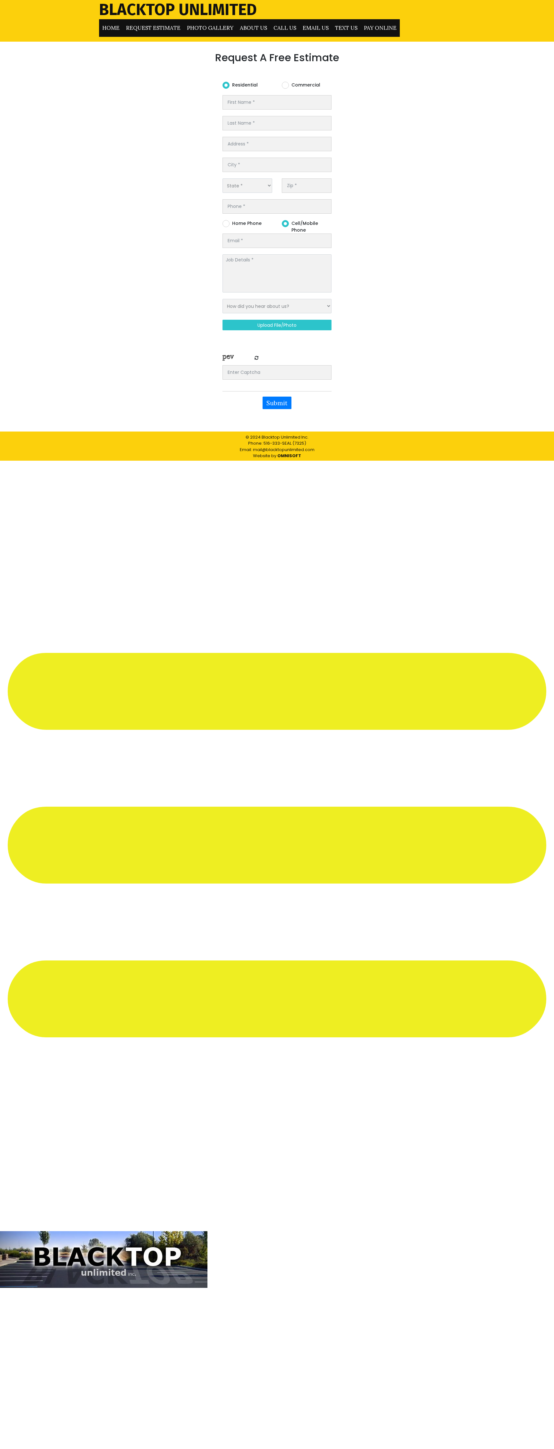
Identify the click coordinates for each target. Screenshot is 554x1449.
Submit (277, 403)
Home (111, 27)
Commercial (305, 85)
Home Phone (247, 223)
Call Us (284, 27)
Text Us (346, 27)
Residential (245, 85)
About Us (253, 27)
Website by (277, 456)
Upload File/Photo (277, 325)
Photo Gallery (210, 27)
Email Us (316, 27)
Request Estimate (153, 27)
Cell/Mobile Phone (304, 223)
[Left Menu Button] (277, 1228)
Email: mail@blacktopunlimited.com (277, 450)
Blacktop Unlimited (178, 9)
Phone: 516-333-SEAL (269, 443)
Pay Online (380, 27)
